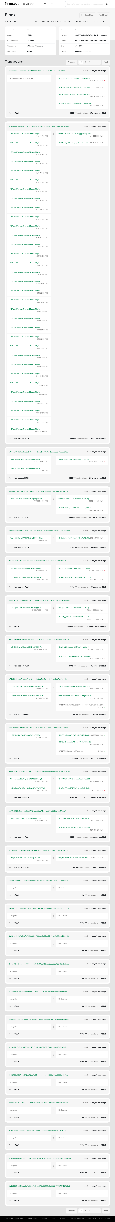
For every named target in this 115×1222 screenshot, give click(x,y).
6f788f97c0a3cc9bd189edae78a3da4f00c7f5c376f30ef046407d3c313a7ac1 (38, 1047)
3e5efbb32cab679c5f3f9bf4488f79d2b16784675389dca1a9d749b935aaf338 (38, 491)
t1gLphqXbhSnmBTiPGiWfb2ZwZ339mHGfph (26, 538)
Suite (53, 1219)
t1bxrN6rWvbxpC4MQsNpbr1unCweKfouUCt (26, 568)
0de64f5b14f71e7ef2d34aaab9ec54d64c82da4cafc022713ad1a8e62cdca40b (38, 881)
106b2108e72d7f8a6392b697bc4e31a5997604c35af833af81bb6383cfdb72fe (38, 1075)
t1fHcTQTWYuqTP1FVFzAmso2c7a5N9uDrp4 (75, 788)
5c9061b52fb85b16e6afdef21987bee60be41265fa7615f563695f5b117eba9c (37, 811)
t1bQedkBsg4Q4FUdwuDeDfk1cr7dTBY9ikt (74, 538)
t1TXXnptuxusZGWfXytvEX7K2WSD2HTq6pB (26, 779)
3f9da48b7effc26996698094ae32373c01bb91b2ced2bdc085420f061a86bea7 (39, 964)
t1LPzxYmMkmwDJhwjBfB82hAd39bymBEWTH (26, 686)
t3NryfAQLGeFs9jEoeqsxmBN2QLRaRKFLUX (74, 686)
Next (106, 62)
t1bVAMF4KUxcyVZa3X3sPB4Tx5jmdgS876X (26, 499)
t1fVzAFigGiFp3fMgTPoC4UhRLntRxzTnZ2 (74, 459)
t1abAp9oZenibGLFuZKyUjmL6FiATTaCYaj (74, 608)
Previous (71, 62)
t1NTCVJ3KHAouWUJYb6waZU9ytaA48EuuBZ (26, 735)
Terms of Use (32, 1219)
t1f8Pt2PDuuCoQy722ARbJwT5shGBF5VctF (74, 568)
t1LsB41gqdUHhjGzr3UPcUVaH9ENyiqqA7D (25, 608)
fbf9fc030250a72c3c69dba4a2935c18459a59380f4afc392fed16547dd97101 (38, 992)
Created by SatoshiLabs (14, 1219)
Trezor (44, 1219)
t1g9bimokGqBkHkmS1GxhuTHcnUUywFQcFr (75, 818)
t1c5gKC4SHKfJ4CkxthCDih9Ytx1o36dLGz (73, 858)
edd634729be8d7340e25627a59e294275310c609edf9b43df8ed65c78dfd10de (39, 728)
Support (63, 1219)
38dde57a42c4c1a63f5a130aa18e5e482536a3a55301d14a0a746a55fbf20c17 (38, 1103)
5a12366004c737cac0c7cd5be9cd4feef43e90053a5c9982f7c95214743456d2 (39, 1186)
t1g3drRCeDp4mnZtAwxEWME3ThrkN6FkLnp (75, 104)
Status (53, 4)
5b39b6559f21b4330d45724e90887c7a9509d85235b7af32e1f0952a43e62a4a (39, 531)
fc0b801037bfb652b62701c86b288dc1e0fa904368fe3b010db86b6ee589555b (39, 908)
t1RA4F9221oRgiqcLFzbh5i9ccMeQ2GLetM (74, 647)
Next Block (103, 15)
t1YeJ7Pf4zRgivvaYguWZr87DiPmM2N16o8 (74, 735)
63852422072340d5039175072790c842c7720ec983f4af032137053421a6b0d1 (39, 600)
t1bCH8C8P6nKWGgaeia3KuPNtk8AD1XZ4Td (26, 647)
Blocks (46, 4)
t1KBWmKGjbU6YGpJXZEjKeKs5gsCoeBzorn (74, 94)
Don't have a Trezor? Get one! (99, 1219)
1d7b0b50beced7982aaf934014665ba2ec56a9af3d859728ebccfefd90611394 (39, 679)
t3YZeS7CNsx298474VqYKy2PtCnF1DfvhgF (74, 499)
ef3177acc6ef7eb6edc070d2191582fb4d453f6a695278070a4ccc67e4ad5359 (39, 71)
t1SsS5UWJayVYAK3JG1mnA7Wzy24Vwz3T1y (75, 779)
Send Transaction (77, 1219)
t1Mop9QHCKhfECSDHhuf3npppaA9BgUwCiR (75, 134)
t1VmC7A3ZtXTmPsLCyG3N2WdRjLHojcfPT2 (26, 459)
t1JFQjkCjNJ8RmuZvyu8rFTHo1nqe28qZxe (25, 858)
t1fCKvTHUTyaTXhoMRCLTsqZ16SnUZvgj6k (74, 87)
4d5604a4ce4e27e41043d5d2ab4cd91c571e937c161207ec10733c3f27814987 (39, 640)
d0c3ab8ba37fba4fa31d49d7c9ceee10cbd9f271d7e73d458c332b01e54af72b (39, 850)
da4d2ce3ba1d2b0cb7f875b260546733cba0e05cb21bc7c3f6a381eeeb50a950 (39, 936)
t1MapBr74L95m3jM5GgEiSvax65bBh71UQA (25, 818)
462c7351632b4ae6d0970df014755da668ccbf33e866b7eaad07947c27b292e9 (39, 772)
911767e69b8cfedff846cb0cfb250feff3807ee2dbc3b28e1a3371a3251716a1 (37, 1131)
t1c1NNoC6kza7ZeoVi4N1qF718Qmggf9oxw (74, 828)
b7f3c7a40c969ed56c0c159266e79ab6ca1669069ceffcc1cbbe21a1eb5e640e (38, 452)
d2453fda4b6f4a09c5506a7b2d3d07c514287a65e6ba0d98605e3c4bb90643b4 (40, 1158)
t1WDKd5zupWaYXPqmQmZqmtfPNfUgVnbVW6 (27, 788)
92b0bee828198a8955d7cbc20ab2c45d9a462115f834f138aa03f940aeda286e (39, 126)
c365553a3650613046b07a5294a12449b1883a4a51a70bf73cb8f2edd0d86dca (39, 1020)
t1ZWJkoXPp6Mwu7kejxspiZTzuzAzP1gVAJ (25, 134)
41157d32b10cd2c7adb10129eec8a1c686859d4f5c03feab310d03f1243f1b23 (37, 561)
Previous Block (87, 15)
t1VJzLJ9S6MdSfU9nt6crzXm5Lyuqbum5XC (74, 78)
